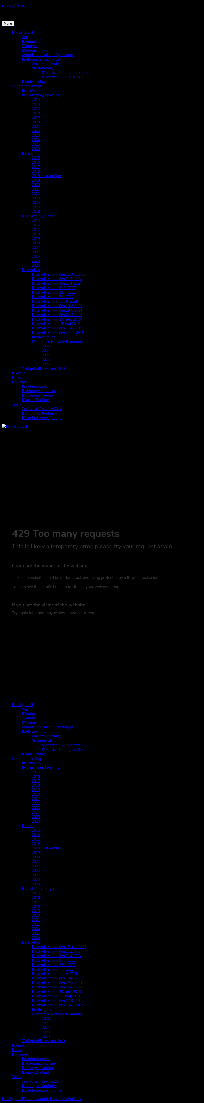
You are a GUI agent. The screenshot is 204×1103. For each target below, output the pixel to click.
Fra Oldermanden (36, 386)
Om (25, 37)
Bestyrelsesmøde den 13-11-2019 (58, 332)
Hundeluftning (33, 81)
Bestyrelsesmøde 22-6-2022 (54, 292)
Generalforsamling (26, 86)
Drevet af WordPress (66, 1099)
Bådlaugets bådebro (37, 395)
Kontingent (31, 41)
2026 (36, 149)
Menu (8, 23)
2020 (36, 122)
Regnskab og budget (38, 216)
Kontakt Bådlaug (35, 400)
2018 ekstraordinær (47, 176)
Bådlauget (20, 382)
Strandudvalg (42, 68)
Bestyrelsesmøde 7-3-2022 (53, 297)
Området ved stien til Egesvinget (47, 55)
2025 (36, 144)
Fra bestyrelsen (43, 337)
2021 (36, 126)
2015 (36, 99)
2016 (36, 104)
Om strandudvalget (47, 64)
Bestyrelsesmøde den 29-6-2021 (57, 310)
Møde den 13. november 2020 (65, 72)
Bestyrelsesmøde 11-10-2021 (54, 301)
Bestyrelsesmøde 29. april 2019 (56, 319)
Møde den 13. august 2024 (63, 77)
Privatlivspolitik (34, 90)
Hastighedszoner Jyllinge (41, 418)
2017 (36, 108)
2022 (36, 131)
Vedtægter (30, 46)
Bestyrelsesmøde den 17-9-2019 (57, 328)
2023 (36, 135)
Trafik (16, 404)
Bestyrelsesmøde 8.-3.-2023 (54, 288)
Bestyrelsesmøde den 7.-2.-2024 (57, 279)
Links (16, 377)
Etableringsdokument (38, 391)
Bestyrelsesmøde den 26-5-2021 (57, 315)
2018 (36, 113)
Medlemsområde (35, 50)
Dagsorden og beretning (41, 95)
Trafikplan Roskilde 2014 (42, 409)
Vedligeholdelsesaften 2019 (43, 368)
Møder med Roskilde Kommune (57, 341)
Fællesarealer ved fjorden (41, 59)
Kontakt (18, 373)
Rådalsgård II (12, 6)
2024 (36, 140)
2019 (36, 117)
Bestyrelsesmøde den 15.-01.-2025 (59, 274)
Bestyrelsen (31, 270)
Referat (27, 153)
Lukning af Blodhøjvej (40, 413)
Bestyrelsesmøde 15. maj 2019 (56, 324)
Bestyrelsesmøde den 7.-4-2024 (56, 283)
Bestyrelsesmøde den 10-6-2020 (57, 306)
